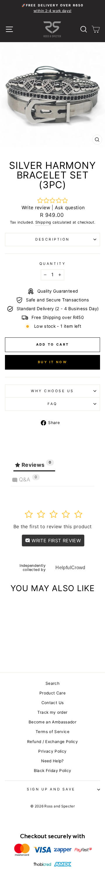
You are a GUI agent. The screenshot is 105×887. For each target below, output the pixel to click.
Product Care (52, 693)
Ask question (70, 207)
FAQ (52, 404)
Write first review (55, 540)
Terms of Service (52, 731)
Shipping (43, 222)
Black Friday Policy (52, 770)
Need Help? (52, 761)
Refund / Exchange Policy (52, 741)
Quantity (52, 264)
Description (52, 239)
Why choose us (52, 391)
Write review (36, 207)
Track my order (52, 712)
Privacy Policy (52, 751)
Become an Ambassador (52, 722)
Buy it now (52, 362)
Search (53, 683)
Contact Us (52, 702)
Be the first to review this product (52, 526)
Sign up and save (51, 789)
